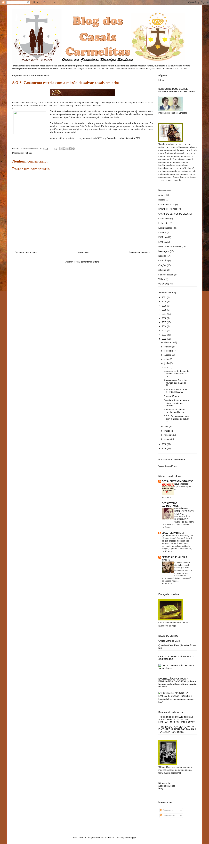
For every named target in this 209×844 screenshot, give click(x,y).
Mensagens (163, 251)
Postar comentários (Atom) (86, 262)
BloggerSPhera (171, 466)
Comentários (168, 815)
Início (161, 80)
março (167, 431)
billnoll (111, 837)
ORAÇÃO (163, 260)
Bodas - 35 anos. (172, 396)
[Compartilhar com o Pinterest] (73, 148)
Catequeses (164, 218)
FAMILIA (162, 237)
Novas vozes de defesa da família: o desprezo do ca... (176, 373)
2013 (164, 330)
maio (167, 367)
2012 (164, 335)
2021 (164, 297)
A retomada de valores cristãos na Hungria (174, 410)
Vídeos (161, 279)
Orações (162, 265)
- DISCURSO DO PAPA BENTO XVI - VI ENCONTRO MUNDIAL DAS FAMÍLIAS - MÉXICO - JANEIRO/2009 (176, 719)
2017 (164, 314)
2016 (164, 318)
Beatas (161, 200)
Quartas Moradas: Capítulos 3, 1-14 (177, 536)
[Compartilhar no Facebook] (70, 148)
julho (166, 359)
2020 (164, 301)
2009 (164, 448)
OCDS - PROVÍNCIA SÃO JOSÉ (177, 481)
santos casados (165, 274)
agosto (167, 355)
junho (167, 363)
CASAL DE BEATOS (168, 209)
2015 (164, 322)
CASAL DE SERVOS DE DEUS (173, 214)
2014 (164, 326)
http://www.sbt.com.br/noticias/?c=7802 (121, 138)
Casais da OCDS (166, 204)
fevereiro (168, 435)
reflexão (162, 270)
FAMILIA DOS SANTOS (169, 246)
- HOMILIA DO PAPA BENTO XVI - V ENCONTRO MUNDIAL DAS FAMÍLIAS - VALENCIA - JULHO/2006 (177, 729)
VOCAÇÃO (163, 284)
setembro (169, 351)
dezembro (169, 342)
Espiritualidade (165, 228)
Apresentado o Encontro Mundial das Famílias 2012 (175, 383)
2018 (164, 310)
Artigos (161, 195)
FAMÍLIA (162, 242)
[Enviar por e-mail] (61, 148)
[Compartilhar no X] (67, 148)
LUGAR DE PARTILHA (173, 533)
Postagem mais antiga (139, 252)
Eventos (162, 232)
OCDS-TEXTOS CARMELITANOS (170, 504)
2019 (164, 306)
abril (166, 426)
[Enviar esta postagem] (55, 148)
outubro (168, 346)
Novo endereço (181, 484)
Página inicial (83, 252)
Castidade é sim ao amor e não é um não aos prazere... (176, 403)
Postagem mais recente (26, 252)
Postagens (167, 810)
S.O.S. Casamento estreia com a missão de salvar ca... (176, 419)
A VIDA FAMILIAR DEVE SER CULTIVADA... (175, 390)
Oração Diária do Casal (169, 641)
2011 (164, 339)
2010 (164, 444)
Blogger (132, 837)
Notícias (28, 153)
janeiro (167, 439)
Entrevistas (163, 223)
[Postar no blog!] (64, 148)
